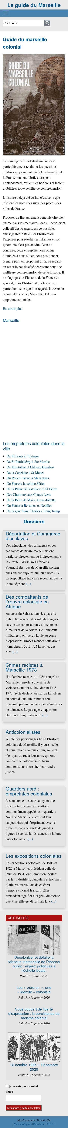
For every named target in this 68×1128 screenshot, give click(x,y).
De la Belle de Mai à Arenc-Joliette (31, 499)
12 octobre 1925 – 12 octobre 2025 (34, 1066)
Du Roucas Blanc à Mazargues (28, 477)
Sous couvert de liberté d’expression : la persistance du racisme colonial (34, 1013)
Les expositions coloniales (34, 855)
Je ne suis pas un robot (23, 1086)
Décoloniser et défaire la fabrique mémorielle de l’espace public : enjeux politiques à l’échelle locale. (34, 964)
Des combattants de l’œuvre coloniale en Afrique (27, 601)
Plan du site (39, 1124)
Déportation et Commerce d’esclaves (33, 536)
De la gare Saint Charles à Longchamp (33, 510)
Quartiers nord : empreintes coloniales (29, 791)
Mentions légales (23, 1124)
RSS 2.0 (50, 1124)
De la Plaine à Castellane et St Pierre (32, 488)
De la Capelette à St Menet (25, 472)
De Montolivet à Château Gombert (30, 467)
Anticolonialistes (23, 731)
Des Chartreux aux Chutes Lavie (29, 494)
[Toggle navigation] (5, 13)
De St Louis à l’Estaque (23, 456)
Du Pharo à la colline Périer (26, 483)
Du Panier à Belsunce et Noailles (29, 505)
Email (9, 1091)
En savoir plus (12, 308)
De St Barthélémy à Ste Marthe (28, 461)
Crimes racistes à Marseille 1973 (24, 667)
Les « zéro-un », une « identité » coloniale (34, 989)
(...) (28, 583)
